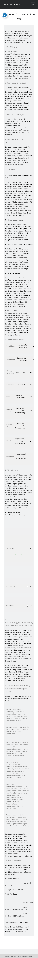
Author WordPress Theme (13, 956)
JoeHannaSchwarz (11, 4)
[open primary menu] (33, 4)
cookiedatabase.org (15, 929)
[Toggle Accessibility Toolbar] (4, 15)
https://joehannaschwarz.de (16, 54)
